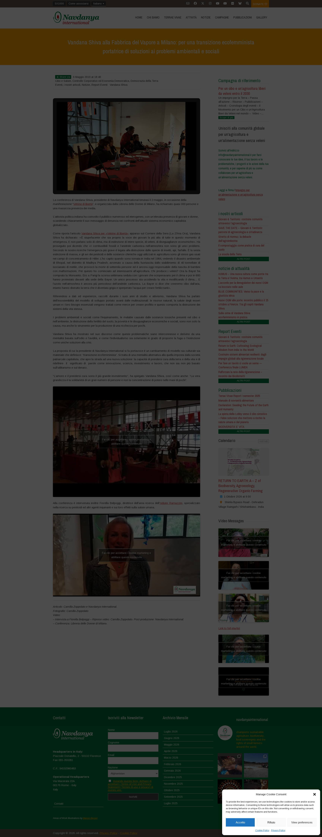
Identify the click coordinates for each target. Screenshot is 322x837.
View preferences (301, 822)
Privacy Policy (278, 830)
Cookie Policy (262, 830)
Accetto (240, 822)
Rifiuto (271, 822)
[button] (314, 794)
